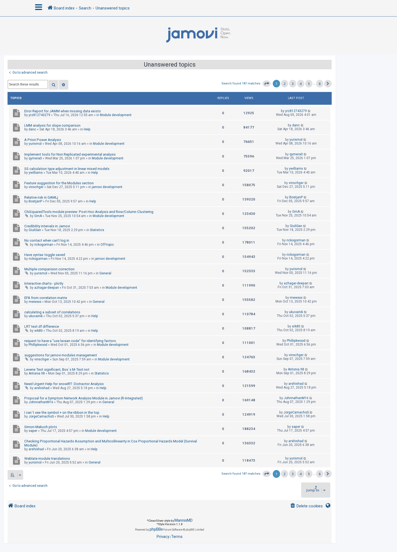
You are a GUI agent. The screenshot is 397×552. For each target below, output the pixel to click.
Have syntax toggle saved (44, 255)
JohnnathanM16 (41, 402)
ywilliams (36, 173)
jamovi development (107, 187)
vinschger (36, 187)
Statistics (97, 230)
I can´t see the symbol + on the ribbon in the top (61, 412)
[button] (267, 83)
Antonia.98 (37, 373)
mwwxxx (35, 302)
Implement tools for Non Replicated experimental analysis (70, 154)
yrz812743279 (39, 115)
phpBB (155, 529)
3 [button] (293, 83)
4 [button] (301, 83)
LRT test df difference (41, 326)
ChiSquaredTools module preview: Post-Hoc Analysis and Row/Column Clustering (88, 212)
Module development (116, 115)
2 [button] (284, 83)
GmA (38, 216)
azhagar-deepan (46, 288)
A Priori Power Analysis (42, 140)
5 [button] (309, 83)
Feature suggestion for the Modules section (59, 183)
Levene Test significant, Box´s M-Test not (56, 369)
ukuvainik (36, 316)
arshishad (41, 388)
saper (33, 431)
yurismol (35, 144)
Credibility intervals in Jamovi (47, 226)
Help (87, 129)
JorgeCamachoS (41, 416)
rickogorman (43, 245)
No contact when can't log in (46, 240)
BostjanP (35, 201)
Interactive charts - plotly (43, 283)
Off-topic (107, 245)
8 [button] (320, 83)
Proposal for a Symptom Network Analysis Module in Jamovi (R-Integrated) (83, 398)
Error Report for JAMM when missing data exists (62, 111)
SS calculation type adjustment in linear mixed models (66, 169)
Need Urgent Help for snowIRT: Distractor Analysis (64, 384)
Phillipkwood (38, 345)
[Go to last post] (309, 111)
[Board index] (198, 35)
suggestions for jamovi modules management (60, 355)
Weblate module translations (47, 458)
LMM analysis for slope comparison (52, 125)
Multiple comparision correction (49, 269)
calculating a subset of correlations (52, 312)
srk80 (38, 331)
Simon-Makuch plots (40, 427)
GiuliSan (35, 230)
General (105, 273)
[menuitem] (306, 506)
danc (32, 129)
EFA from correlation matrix (45, 298)
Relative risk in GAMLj (41, 197)
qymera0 (35, 158)
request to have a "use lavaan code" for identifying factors (70, 341)
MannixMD (183, 520)
